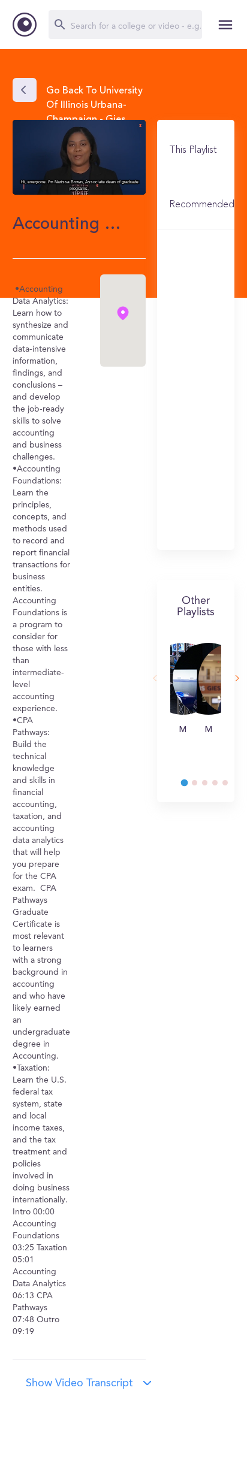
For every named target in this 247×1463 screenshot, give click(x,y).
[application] (79, 157)
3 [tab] (210, 786)
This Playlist (193, 150)
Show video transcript (79, 1383)
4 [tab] (220, 786)
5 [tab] (230, 786)
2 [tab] (200, 786)
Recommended (201, 205)
